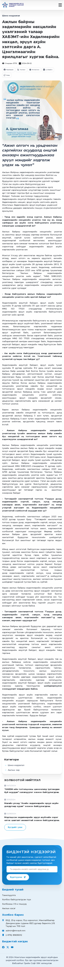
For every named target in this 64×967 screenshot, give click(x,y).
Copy (8, 75)
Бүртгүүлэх (16, 877)
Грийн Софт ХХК (32, 963)
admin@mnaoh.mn (15, 930)
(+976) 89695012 (14, 935)
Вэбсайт (16, 963)
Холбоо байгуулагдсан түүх (16, 899)
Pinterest (35, 70)
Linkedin (49, 70)
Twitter (22, 70)
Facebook (9, 70)
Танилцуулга (9, 895)
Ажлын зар (14, 770)
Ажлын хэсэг (8, 908)
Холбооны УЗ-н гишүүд (14, 904)
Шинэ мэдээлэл (11, 15)
